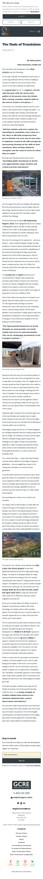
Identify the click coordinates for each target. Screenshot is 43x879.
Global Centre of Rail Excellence (5, 31)
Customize (11, 22)
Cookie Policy (21, 836)
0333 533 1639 (23, 793)
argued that (10, 90)
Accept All (21, 16)
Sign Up (21, 761)
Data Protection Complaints (21, 854)
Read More (34, 12)
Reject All (31, 22)
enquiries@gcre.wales (22, 797)
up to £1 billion (27, 638)
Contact (21, 842)
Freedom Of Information (21, 848)
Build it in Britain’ (23, 632)
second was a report (14, 275)
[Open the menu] (39, 31)
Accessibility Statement (21, 845)
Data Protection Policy (21, 851)
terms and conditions (33, 765)
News (21, 839)
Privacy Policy (21, 833)
